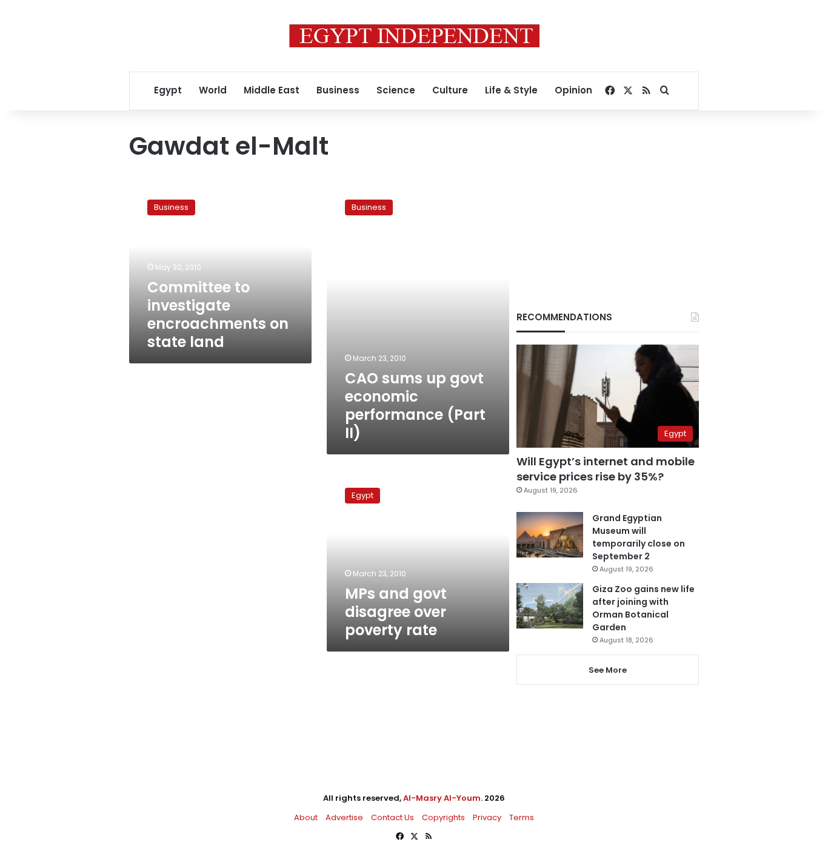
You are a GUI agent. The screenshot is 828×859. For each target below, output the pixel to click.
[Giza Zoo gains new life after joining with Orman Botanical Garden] (549, 605)
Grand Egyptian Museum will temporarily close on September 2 (638, 537)
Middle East (271, 90)
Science (395, 90)
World (213, 90)
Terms (521, 817)
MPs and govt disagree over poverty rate (396, 612)
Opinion (573, 90)
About (306, 817)
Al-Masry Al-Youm (442, 798)
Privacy (487, 817)
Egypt (168, 90)
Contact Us (392, 817)
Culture (450, 90)
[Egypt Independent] (414, 35)
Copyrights (443, 817)
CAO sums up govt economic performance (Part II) (415, 405)
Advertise (344, 817)
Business (337, 90)
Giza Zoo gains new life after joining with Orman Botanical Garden (643, 608)
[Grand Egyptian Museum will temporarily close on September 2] (549, 535)
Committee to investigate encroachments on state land (218, 314)
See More (608, 670)
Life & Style (511, 90)
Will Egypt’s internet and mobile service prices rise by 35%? (605, 469)
